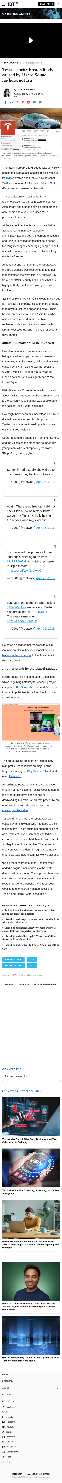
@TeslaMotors (16, 607)
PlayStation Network (39, 771)
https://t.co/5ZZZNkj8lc (22, 621)
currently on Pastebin (15, 810)
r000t (56, 395)
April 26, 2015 (45, 578)
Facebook (51, 687)
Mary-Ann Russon (26, 89)
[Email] (34, 102)
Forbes (18, 818)
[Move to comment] (40, 102)
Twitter (10, 178)
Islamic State (48, 183)
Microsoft (33, 687)
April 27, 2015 (45, 481)
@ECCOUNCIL (37, 612)
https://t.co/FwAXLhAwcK (24, 570)
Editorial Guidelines (45, 984)
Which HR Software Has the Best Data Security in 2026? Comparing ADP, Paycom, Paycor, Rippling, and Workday (30, 1244)
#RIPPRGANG (16, 561)
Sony (24, 687)
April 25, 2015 (45, 527)
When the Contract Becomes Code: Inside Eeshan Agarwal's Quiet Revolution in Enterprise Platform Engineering (28, 1306)
